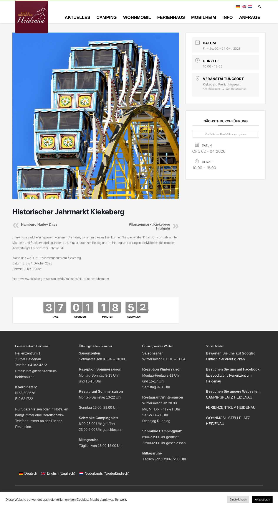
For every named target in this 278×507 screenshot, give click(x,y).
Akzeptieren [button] (262, 499)
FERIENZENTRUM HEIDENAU (231, 407)
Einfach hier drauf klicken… (227, 359)
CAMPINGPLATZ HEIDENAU (229, 397)
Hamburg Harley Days (39, 224)
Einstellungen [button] (238, 499)
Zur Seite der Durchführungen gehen (225, 134)
